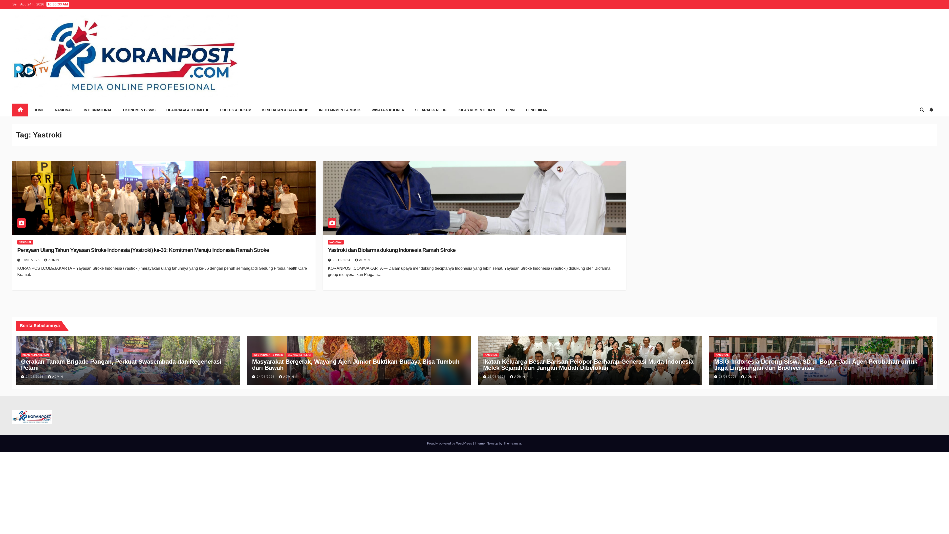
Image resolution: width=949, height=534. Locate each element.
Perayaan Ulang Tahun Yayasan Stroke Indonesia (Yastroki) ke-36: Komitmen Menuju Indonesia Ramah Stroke (143, 250)
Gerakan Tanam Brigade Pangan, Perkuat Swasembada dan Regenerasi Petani (121, 364)
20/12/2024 (342, 260)
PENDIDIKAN (536, 110)
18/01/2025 (31, 260)
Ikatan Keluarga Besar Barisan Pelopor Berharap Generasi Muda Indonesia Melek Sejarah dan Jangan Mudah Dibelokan (588, 364)
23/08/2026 (497, 376)
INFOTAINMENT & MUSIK (340, 110)
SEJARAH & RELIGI (431, 110)
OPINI (510, 110)
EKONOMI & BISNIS (139, 110)
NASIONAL (64, 110)
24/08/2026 (35, 376)
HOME (39, 110)
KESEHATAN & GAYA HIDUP (285, 110)
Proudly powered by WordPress (450, 443)
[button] (922, 110)
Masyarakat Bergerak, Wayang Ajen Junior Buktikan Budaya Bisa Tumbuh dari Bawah (356, 364)
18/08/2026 (728, 376)
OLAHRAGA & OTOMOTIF (187, 110)
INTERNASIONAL (98, 110)
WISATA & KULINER (388, 110)
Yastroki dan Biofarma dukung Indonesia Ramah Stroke (391, 250)
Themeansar (512, 443)
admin (53, 260)
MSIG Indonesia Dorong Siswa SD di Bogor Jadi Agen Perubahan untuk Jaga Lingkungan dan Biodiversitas (815, 364)
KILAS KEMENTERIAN (476, 110)
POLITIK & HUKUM (235, 110)
